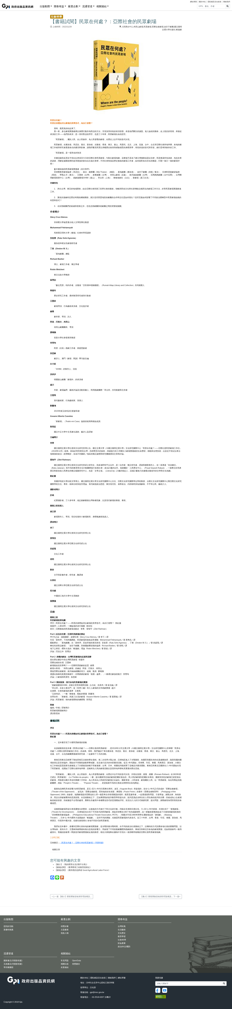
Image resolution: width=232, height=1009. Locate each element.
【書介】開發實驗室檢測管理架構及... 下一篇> (160, 896)
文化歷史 (122, 933)
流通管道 (87, 6)
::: (37, 6)
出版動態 (45, 6)
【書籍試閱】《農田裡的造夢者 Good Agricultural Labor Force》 (82, 870)
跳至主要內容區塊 (7, 1)
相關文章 (56, 850)
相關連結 (101, 6)
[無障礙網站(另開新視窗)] (160, 996)
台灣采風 (122, 926)
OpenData (76, 961)
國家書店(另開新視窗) (13, 961)
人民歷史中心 (127, 27)
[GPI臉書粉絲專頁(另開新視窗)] (158, 990)
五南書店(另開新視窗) (13, 964)
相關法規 (65, 964)
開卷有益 (59, 6)
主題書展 (65, 930)
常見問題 (65, 961)
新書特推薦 (8, 930)
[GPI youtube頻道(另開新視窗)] (165, 990)
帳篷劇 (179, 30)
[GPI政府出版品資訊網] (17, 6)
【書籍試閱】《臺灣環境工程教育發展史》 (73, 867)
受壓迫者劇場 (157, 27)
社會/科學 (122, 940)
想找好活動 (8, 926)
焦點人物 (65, 933)
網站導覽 (193, 2)
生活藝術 (122, 930)
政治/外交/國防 (124, 947)
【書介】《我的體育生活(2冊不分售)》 (71, 864)
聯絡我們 (226, 2)
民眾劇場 (147, 27)
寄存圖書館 (8, 967)
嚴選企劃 (73, 6)
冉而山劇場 (138, 27)
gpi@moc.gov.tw (97, 992)
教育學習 (122, 936)
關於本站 (202, 2)
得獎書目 (76, 964)
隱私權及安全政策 (214, 2)
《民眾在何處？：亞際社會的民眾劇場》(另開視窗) (82, 843)
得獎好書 (65, 926)
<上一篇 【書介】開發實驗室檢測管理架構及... (71, 896)
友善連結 (65, 967)
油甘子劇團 (169, 27)
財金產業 (122, 943)
